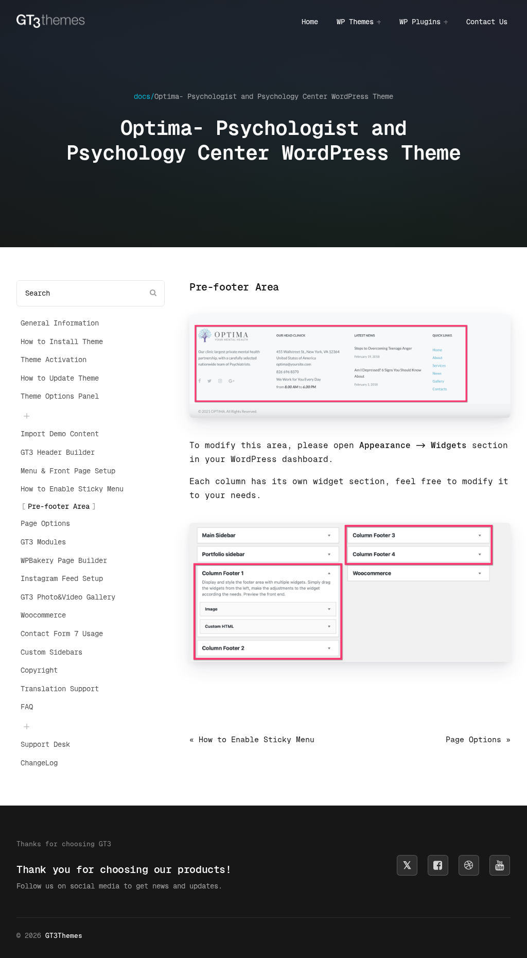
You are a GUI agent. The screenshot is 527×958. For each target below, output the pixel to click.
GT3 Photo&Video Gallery (68, 597)
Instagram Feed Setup (62, 578)
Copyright (39, 670)
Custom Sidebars (51, 652)
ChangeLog (39, 763)
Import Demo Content (60, 434)
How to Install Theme (62, 341)
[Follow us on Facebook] (438, 865)
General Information (60, 323)
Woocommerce (43, 615)
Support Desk (45, 744)
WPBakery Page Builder (64, 560)
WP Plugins (420, 22)
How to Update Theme (60, 378)
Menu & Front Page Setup (68, 471)
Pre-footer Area (59, 506)
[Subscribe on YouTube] (499, 865)
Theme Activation (53, 359)
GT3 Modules (43, 542)
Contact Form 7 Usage (62, 633)
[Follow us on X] (407, 865)
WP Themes (355, 22)
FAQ (27, 707)
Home (310, 22)
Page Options (45, 523)
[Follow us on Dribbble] (469, 865)
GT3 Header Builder (58, 452)
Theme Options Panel (60, 396)
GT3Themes (63, 935)
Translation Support (60, 689)
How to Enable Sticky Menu (72, 489)
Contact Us (486, 22)
